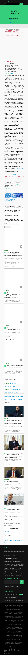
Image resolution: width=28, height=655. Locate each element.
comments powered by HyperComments (9, 199)
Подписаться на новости (9, 555)
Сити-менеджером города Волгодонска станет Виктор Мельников (12, 329)
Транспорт (7, 653)
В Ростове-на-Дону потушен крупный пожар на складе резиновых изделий (8, 184)
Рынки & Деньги (16, 651)
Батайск (14, 21)
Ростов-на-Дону (14, 19)
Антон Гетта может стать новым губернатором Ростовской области (13, 509)
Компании (7, 650)
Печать (11, 73)
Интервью (13, 650)
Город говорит (8, 651)
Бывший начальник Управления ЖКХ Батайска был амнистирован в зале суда (12, 385)
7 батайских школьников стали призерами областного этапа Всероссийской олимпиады (13, 391)
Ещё (18, 650)
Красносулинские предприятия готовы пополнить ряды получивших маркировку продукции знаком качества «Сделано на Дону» (13, 67)
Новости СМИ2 (8, 202)
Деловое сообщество (14, 12)
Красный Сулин (14, 22)
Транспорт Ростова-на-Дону (10, 558)
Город (13, 649)
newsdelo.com (20, 168)
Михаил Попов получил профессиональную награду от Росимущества (12, 483)
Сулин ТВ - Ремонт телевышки (19, 182)
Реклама (6, 552)
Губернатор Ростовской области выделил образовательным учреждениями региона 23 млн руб (13, 540)
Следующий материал (20, 177)
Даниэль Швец (7, 189)
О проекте (6, 550)
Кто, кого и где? (7, 649)
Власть (18, 649)
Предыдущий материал (8, 177)
